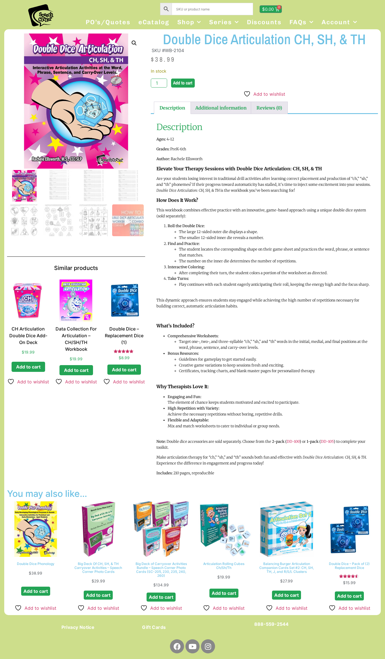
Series (220, 22)
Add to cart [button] (28, 367)
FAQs (298, 22)
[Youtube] (192, 646)
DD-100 (293, 441)
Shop (185, 22)
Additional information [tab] (221, 108)
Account (336, 22)
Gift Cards (154, 627)
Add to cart (182, 83)
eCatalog (153, 22)
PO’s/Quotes (108, 22)
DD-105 (327, 441)
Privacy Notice (78, 627)
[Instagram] (208, 646)
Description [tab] (172, 108)
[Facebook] (177, 646)
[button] (134, 43)
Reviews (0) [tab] (269, 108)
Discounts (264, 22)
